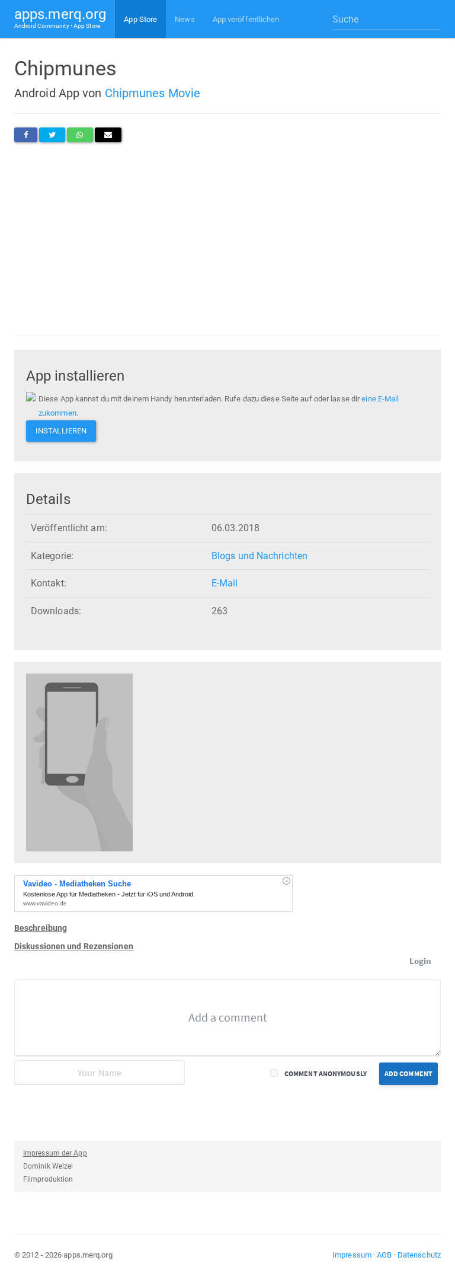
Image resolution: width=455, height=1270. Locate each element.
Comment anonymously (325, 1073)
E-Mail (225, 583)
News (184, 19)
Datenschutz (419, 1254)
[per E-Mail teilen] (108, 134)
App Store (140, 19)
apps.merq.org (60, 17)
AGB (384, 1254)
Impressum (351, 1254)
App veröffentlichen (246, 19)
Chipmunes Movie (153, 93)
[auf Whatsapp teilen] (79, 134)
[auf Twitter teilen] (52, 134)
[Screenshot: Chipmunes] (79, 762)
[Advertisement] (227, 239)
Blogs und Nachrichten (259, 555)
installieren (61, 430)
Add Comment (408, 1073)
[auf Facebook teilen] (25, 134)
